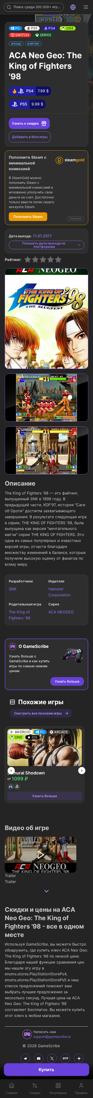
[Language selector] (73, 7)
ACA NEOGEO (61, 612)
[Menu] (86, 7)
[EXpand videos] (46, 891)
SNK (12, 589)
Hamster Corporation (59, 592)
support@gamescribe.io (52, 1036)
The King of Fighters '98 (19, 615)
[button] (15, 28)
